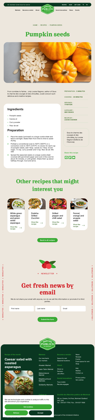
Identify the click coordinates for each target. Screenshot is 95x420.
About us (60, 369)
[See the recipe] (16, 215)
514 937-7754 (65, 402)
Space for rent (62, 358)
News (71, 10)
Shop (70, 4)
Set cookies (79, 380)
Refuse (16, 413)
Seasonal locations (63, 361)
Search (83, 4)
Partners (60, 371)
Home (35, 25)
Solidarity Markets (46, 385)
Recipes (64, 4)
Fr (87, 4)
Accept (40, 413)
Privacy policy (80, 377)
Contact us (79, 373)
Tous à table (61, 382)
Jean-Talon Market (46, 369)
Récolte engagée (63, 384)
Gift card (77, 4)
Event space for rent (82, 361)
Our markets (43, 361)
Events (77, 10)
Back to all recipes (47, 240)
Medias (78, 371)
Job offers (60, 374)
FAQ (77, 368)
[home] (47, 13)
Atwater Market (45, 365)
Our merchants (44, 358)
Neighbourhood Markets (45, 380)
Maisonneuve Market (44, 374)
